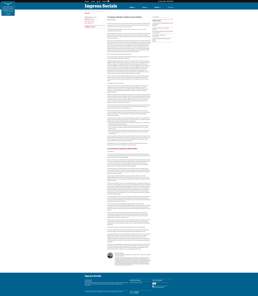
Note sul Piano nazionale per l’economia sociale (162, 31)
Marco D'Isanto (111, 20)
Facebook (137, 291)
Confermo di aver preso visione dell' (160, 287)
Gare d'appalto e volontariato (158, 35)
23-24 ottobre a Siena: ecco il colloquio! (160, 28)
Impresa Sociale (101, 6)
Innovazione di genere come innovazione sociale (161, 39)
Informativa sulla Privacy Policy (158, 287)
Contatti (93, 1)
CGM (164, 1)
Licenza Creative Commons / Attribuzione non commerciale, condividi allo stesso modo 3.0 (104, 291)
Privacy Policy (133, 282)
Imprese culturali (90, 21)
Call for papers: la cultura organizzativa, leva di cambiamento (162, 24)
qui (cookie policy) (5, 9)
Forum (89, 11)
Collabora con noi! (90, 27)
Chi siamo (87, 1)
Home (86, 11)
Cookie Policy (139, 282)
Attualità (93, 19)
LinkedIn (136, 293)
